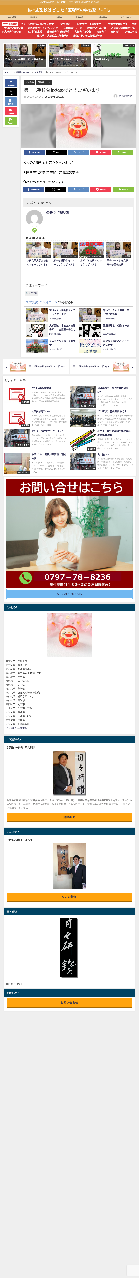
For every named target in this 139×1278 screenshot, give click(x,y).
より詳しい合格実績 (16, 728)
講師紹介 (69, 817)
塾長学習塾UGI (126, 96)
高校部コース (44, 82)
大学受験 (29, 82)
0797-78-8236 (72, 594)
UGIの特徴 (69, 896)
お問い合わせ (69, 1002)
